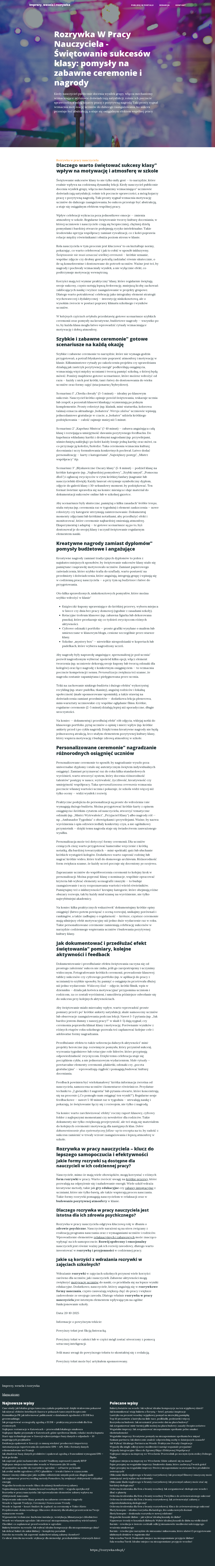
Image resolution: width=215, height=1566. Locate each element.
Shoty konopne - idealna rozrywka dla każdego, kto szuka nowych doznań (151, 1509)
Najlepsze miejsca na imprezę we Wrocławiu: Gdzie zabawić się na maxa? (151, 1460)
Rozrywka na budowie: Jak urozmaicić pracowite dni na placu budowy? (149, 1422)
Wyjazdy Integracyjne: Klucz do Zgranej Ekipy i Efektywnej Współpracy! (150, 1450)
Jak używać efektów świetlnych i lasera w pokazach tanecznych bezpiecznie (44, 1411)
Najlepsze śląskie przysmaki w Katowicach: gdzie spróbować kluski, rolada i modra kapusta (53, 1432)
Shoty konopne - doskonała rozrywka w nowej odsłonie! (141, 1513)
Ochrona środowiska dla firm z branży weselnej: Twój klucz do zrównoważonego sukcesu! (160, 1495)
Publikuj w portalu (142, 5)
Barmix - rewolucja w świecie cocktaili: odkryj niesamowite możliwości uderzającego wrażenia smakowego (157, 1526)
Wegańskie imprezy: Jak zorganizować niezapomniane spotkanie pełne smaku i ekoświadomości (154, 1431)
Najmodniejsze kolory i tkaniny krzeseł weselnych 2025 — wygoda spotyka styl (45, 1488)
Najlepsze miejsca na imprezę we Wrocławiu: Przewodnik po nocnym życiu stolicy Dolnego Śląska (161, 1455)
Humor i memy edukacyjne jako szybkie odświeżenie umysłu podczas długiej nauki (47, 1474)
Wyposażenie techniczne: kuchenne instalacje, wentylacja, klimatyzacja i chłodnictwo (50, 1517)
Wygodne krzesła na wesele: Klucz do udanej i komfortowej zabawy (40, 1485)
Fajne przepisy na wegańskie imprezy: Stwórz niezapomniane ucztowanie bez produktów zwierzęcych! (160, 1469)
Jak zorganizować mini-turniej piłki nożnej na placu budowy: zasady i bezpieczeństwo (157, 1425)
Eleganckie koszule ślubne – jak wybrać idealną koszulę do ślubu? (145, 1517)
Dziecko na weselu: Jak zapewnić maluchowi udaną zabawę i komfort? (41, 1534)
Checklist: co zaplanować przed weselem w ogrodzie (31, 1524)
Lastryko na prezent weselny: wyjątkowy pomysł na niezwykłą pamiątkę (149, 1415)
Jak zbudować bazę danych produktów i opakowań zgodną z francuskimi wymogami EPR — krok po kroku (52, 1455)
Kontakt (181, 5)
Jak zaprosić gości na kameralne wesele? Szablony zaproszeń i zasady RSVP (44, 1460)
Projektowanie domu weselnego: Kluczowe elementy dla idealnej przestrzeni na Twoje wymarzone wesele (50, 1511)
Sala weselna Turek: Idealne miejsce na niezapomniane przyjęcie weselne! (151, 1541)
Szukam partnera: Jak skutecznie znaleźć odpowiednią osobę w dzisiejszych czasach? (157, 1439)
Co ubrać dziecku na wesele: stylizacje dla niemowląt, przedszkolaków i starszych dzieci (51, 1538)
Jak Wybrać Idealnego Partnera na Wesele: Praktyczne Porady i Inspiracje (151, 1443)
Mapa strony (11, 1394)
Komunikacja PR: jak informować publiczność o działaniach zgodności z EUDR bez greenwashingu (48, 1417)
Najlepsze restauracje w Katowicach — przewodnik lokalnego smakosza (42, 1429)
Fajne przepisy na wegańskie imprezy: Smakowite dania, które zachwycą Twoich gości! (158, 1464)
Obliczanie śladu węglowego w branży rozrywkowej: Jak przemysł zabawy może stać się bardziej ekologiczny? (159, 1483)
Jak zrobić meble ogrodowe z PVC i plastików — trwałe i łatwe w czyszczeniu (45, 1471)
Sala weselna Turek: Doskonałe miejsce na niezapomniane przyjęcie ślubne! (152, 1538)
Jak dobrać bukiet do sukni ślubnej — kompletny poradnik (33, 1531)
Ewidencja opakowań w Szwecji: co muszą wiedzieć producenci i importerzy (45, 1443)
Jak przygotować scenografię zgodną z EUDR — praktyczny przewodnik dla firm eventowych (47, 1424)
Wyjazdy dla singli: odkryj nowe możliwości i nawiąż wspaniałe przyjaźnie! (151, 1446)
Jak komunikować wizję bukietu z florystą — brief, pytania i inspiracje (148, 1411)
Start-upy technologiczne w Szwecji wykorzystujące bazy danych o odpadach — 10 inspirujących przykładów (48, 1438)
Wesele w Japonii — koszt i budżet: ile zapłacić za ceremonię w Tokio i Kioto (44, 1506)
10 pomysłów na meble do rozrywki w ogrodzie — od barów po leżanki (41, 1467)
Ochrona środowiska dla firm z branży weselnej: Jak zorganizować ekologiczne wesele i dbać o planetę (158, 1490)
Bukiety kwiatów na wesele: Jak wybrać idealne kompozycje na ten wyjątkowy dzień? (156, 1408)
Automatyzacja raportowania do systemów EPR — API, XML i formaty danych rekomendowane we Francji (45, 1448)
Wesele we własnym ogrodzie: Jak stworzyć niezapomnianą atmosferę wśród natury (49, 1520)
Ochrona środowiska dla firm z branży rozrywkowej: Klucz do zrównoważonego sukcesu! (159, 1506)
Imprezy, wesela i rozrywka (49, 5)
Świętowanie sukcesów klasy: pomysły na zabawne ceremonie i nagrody (42, 1499)
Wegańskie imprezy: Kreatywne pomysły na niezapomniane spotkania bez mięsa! (155, 1436)
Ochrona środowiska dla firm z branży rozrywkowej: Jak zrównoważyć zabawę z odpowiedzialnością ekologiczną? (154, 1501)
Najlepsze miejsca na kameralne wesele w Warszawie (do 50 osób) (39, 1464)
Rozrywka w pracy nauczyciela (77, 160)
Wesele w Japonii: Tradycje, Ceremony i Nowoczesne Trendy (36, 1502)
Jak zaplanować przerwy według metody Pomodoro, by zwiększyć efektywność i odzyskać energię (52, 1480)
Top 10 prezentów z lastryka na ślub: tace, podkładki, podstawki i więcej (150, 1418)
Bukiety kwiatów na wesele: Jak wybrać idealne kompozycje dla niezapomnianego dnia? (50, 1527)
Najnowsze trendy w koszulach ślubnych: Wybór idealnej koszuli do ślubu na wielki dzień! (159, 1520)
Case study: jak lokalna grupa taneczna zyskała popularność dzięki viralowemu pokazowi (51, 1408)
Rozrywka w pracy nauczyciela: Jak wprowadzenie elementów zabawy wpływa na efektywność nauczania (47, 1494)
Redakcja (164, 5)
